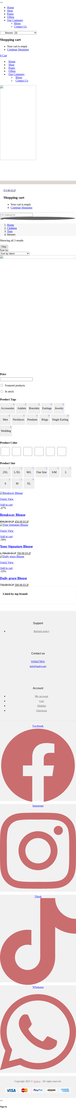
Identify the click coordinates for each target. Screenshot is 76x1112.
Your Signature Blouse (16, 546)
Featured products (15, 385)
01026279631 (38, 661)
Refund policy (41, 631)
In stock (9, 391)
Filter (4, 247)
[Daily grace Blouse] (12, 556)
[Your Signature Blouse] (14, 524)
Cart (41, 701)
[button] (6, 504)
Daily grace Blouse (13, 578)
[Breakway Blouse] (11, 493)
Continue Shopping (18, 49)
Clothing (12, 228)
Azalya (36, 1081)
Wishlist (41, 705)
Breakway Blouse (12, 515)
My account (41, 696)
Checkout (41, 710)
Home (10, 224)
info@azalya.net (38, 666)
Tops (10, 231)
